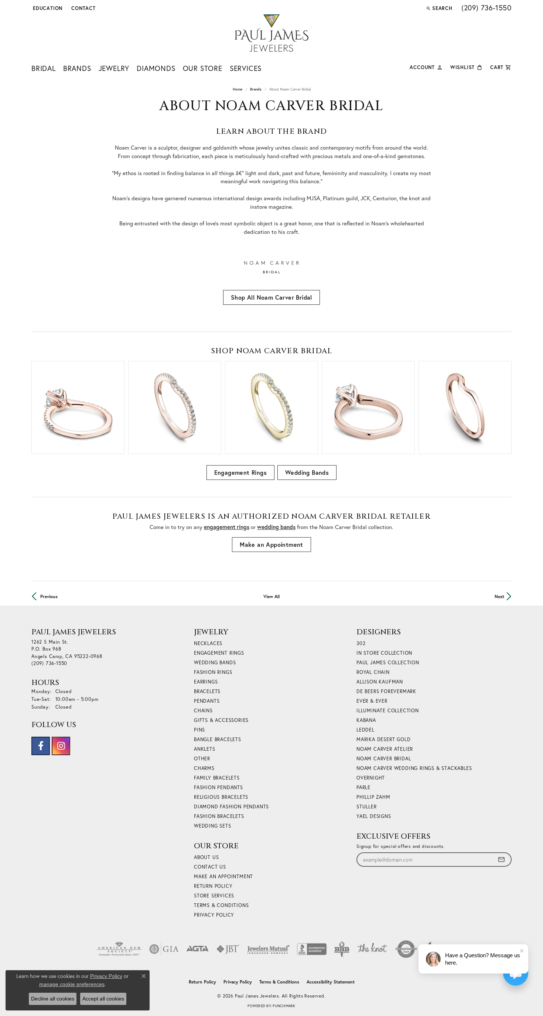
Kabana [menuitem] (366, 720)
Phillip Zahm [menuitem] (373, 797)
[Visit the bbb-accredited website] (312, 949)
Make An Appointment (223, 876)
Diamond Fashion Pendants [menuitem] (231, 807)
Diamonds (156, 68)
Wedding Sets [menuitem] (212, 826)
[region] (271, 407)
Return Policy (213, 886)
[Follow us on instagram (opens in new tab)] (61, 746)
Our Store (202, 68)
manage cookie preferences (72, 984)
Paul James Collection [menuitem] (387, 662)
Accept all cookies (103, 999)
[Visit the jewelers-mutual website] (268, 949)
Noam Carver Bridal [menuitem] (383, 759)
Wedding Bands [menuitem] (215, 662)
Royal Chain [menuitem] (373, 672)
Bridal (43, 68)
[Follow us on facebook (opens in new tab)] (40, 746)
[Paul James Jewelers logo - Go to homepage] (271, 33)
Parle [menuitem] (363, 787)
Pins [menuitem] (199, 730)
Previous (49, 596)
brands (256, 89)
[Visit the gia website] (164, 949)
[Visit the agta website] (197, 949)
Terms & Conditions (221, 905)
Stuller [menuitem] (366, 807)
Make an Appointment (271, 544)
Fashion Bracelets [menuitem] (219, 816)
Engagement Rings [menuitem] (219, 653)
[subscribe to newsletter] (501, 859)
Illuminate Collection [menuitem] (387, 711)
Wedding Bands (307, 472)
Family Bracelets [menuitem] (217, 778)
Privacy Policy (214, 915)
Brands (77, 68)
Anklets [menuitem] (204, 749)
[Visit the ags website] (119, 949)
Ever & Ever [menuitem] (371, 701)
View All (271, 596)
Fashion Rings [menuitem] (213, 672)
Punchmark (284, 1005)
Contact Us (210, 867)
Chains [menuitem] (203, 711)
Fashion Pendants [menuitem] (218, 787)
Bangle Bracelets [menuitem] (217, 739)
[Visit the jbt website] (228, 949)
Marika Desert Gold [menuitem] (383, 739)
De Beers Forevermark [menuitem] (386, 691)
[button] (46, 8)
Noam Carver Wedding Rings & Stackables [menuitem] (414, 768)
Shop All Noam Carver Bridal (271, 297)
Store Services (214, 896)
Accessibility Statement (331, 982)
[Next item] (503, 407)
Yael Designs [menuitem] (373, 816)
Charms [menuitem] (204, 768)
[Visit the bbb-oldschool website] (341, 949)
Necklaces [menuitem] (208, 643)
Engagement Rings (240, 472)
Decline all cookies (52, 999)
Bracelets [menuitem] (207, 691)
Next (499, 596)
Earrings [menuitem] (206, 682)
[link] (83, 8)
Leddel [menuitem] (365, 730)
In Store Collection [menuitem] (384, 653)
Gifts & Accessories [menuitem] (221, 720)
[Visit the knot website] (372, 949)
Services (246, 68)
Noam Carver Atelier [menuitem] (384, 749)
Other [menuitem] (202, 759)
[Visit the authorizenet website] (406, 949)
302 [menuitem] (360, 643)
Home (237, 89)
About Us (206, 857)
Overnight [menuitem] (370, 778)
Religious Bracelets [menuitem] (221, 797)
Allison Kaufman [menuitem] (379, 682)
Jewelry (114, 68)
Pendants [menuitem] (206, 701)
